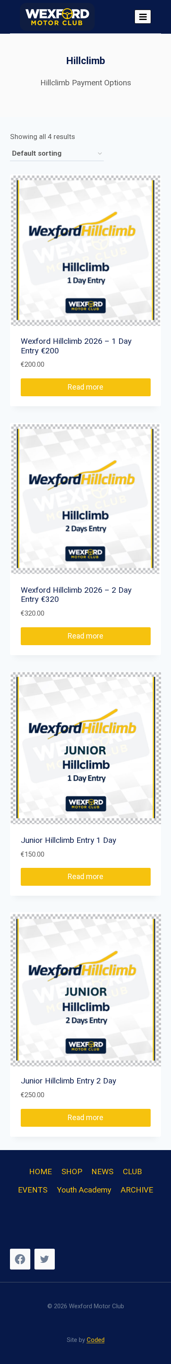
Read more (85, 387)
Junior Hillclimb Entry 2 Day (68, 1081)
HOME (40, 1171)
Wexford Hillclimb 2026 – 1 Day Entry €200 (77, 345)
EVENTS (32, 1190)
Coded (96, 1340)
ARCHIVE (137, 1190)
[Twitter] (44, 1259)
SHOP (71, 1171)
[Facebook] (20, 1259)
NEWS (102, 1171)
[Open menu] (142, 17)
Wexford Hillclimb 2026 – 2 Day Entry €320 (77, 594)
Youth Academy (84, 1190)
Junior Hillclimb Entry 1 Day (68, 840)
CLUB (132, 1171)
